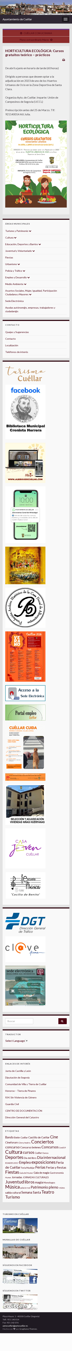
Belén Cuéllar (21, 1137)
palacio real (25, 1188)
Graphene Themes (28, 1329)
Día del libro (30, 1157)
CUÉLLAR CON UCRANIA (38, 33)
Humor (8, 1177)
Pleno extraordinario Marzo (34, 39)
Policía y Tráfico (14, 270)
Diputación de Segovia (17, 1077)
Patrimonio (39, 1187)
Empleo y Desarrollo (16, 277)
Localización (11, 345)
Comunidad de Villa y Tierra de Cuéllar (25, 1084)
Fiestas (9, 257)
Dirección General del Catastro (22, 1117)
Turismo (12, 1196)
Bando (9, 1137)
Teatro (47, 1191)
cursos (28, 1152)
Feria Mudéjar (28, 1167)
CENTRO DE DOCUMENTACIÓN (23, 1110)
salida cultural (13, 1192)
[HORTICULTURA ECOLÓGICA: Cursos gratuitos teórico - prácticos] (36, 164)
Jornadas (17, 1177)
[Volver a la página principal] (36, 7)
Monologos (49, 1182)
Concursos (50, 1147)
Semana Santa (31, 1192)
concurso (12, 1147)
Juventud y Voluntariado (18, 250)
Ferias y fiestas (56, 1167)
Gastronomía (57, 1172)
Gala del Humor (26, 1173)
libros (29, 1182)
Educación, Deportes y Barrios (21, 244)
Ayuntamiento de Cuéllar (17, 19)
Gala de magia (41, 1172)
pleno (53, 1187)
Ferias (40, 1167)
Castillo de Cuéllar (39, 1137)
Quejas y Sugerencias (17, 332)
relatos (62, 1188)
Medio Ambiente (14, 283)
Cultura (9, 237)
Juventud (14, 1181)
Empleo (25, 1162)
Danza (45, 1153)
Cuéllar (38, 1152)
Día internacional (51, 1157)
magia (39, 1182)
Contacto (10, 338)
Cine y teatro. (24, 1142)
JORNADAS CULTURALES (36, 1177)
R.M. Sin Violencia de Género (21, 1097)
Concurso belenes (30, 1147)
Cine (54, 1137)
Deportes (14, 1157)
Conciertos (42, 1141)
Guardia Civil (12, 1104)
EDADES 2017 (12, 1163)
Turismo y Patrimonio (17, 230)
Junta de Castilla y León (18, 1070)
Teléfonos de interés (16, 351)
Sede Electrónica (14, 300)
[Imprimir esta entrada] (63, 59)
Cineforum (11, 1142)
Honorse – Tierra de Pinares (20, 1090)
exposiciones (43, 1162)
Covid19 (62, 1147)
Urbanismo (11, 264)
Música (12, 1187)
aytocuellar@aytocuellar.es (15, 1325)
